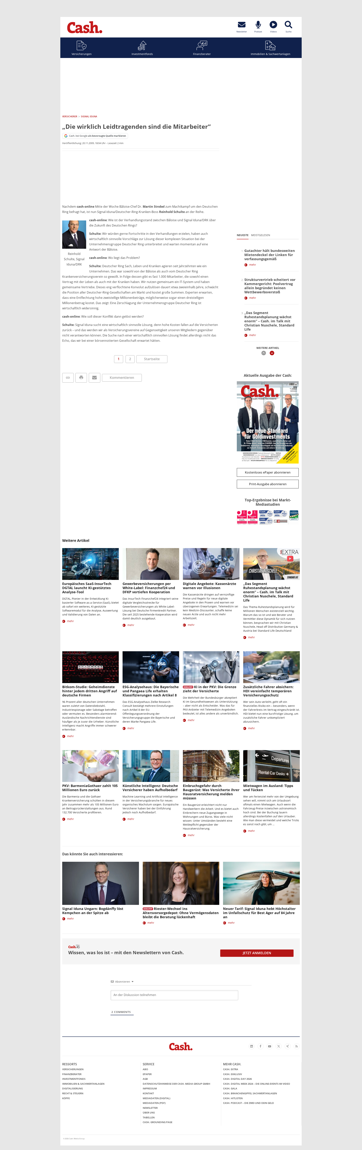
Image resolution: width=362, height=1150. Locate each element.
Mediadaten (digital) (156, 1098)
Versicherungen (82, 54)
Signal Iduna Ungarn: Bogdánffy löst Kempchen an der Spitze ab (92, 910)
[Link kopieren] (68, 378)
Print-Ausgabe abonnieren (268, 484)
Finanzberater (202, 54)
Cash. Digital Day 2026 (237, 1079)
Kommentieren (122, 377)
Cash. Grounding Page (157, 1122)
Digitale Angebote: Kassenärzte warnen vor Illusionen (209, 585)
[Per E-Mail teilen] (94, 378)
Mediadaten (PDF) (154, 1103)
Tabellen (149, 1117)
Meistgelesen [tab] (260, 235)
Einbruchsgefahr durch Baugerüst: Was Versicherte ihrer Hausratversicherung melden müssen (211, 791)
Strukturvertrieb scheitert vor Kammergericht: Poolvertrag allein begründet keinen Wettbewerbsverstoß (269, 285)
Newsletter (150, 1108)
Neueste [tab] (242, 235)
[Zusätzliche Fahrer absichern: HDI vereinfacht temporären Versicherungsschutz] (271, 667)
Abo (145, 1069)
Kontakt (148, 1093)
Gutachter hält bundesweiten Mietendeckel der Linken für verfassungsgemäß (269, 254)
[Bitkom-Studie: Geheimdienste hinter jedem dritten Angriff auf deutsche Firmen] (90, 667)
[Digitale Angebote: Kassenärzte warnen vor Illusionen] (211, 564)
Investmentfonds (142, 54)
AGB (145, 1079)
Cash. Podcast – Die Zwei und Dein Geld (248, 1103)
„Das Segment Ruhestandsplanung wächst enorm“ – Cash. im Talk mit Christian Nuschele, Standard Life (269, 321)
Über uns (149, 1112)
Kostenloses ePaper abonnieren (268, 472)
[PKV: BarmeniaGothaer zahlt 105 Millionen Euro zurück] (90, 766)
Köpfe (66, 1098)
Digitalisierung (72, 1088)
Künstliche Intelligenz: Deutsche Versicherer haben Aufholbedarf (150, 787)
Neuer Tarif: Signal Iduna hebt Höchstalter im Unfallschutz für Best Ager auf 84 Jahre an (259, 912)
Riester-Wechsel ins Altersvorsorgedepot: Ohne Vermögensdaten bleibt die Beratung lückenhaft (181, 912)
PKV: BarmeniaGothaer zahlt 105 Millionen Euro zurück (90, 787)
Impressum (150, 1088)
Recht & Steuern (72, 1093)
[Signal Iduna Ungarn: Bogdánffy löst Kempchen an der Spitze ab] (100, 883)
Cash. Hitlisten (233, 1098)
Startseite (152, 359)
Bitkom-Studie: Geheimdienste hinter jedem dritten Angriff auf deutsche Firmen (89, 691)
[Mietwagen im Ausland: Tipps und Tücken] (271, 766)
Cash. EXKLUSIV (232, 1074)
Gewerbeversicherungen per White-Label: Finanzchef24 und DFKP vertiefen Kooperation (149, 587)
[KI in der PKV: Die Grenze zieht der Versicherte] (211, 667)
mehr (252, 264)
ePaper (147, 1074)
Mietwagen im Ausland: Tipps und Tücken (268, 787)
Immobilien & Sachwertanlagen (270, 54)
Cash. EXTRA (230, 1069)
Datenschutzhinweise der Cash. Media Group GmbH (176, 1083)
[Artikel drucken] (81, 378)
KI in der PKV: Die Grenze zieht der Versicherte (209, 689)
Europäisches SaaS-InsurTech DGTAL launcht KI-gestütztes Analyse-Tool (86, 587)
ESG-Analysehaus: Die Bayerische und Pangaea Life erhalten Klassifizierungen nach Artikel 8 (151, 691)
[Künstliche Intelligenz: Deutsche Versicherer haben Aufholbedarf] (151, 766)
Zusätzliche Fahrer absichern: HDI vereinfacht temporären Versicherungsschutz (268, 691)
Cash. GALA (230, 1088)
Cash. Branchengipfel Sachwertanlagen (250, 1093)
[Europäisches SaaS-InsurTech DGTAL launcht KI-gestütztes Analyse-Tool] (90, 564)
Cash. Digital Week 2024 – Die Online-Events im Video (256, 1083)
